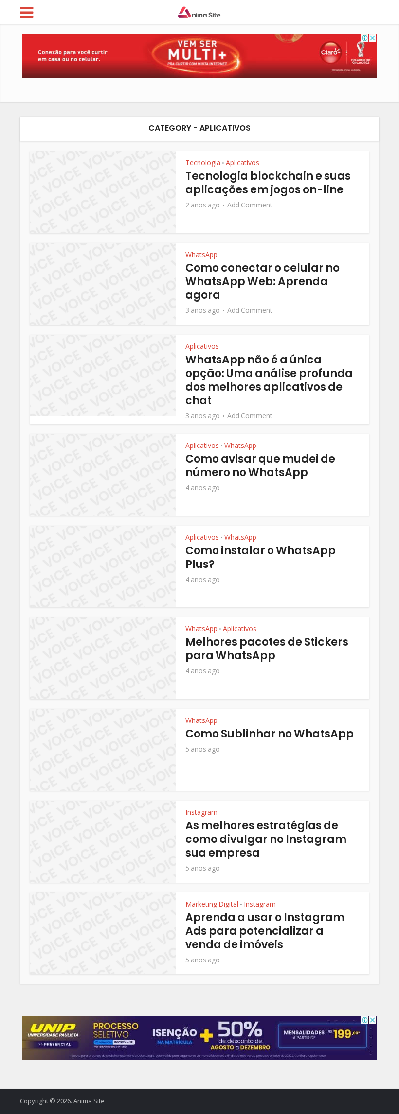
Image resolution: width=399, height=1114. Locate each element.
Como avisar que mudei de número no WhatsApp (260, 465)
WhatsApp (201, 254)
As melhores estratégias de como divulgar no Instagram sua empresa (265, 839)
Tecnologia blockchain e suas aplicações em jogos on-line (268, 183)
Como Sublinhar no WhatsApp (269, 733)
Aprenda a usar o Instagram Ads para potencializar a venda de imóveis (265, 931)
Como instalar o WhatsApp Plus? (260, 557)
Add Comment (249, 205)
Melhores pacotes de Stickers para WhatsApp (266, 648)
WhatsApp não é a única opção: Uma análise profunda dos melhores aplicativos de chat (269, 380)
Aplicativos (242, 162)
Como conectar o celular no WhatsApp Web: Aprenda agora (262, 281)
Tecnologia (202, 162)
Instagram (201, 812)
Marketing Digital (211, 903)
